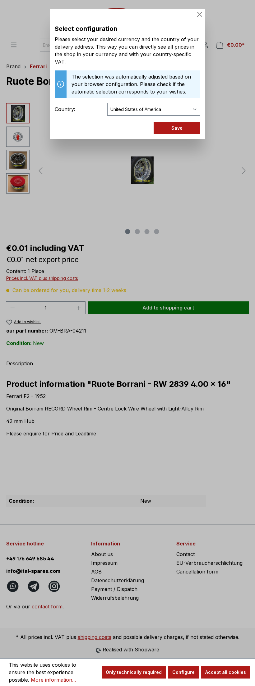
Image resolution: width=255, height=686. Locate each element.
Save (177, 128)
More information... (53, 680)
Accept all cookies (225, 672)
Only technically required (134, 672)
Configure (183, 672)
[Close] (200, 14)
